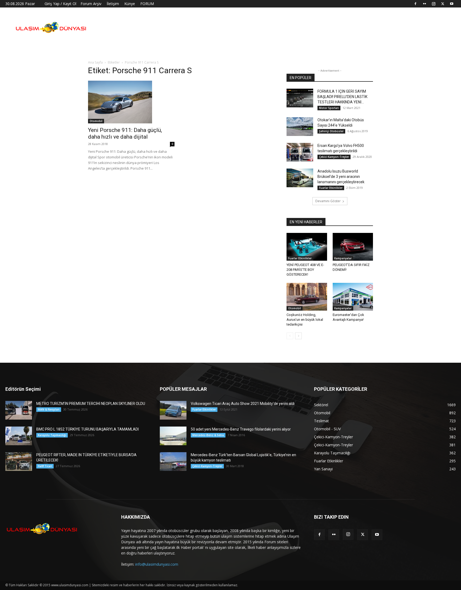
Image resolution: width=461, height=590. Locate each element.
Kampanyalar (343, 258)
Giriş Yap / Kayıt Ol (60, 3)
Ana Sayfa (95, 62)
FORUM (147, 3)
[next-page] (298, 336)
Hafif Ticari (45, 466)
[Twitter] (443, 3)
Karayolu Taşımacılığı (52, 435)
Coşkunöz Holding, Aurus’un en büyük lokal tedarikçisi (305, 319)
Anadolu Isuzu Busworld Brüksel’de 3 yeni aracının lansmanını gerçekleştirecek (340, 176)
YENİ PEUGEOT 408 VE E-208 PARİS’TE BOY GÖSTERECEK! (305, 269)
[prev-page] (290, 336)
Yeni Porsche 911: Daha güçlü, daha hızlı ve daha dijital (125, 133)
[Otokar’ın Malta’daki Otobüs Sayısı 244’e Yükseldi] (300, 126)
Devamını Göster (328, 201)
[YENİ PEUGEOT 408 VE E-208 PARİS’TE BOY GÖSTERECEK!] (307, 247)
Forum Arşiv (91, 3)
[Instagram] (434, 3)
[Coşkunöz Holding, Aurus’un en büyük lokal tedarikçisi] (307, 297)
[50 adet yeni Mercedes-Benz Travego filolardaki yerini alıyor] (173, 436)
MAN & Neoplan (48, 409)
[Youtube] (452, 3)
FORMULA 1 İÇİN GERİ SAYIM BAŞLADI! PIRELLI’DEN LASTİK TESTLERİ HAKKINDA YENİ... (342, 96)
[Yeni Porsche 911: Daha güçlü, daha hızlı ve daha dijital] (131, 102)
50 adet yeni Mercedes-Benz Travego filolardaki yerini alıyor (241, 429)
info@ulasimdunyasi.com (156, 564)
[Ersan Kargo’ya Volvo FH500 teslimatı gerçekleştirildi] (300, 152)
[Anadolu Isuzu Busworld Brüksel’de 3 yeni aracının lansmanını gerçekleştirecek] (300, 178)
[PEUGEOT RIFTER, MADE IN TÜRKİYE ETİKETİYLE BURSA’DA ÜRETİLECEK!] (18, 461)
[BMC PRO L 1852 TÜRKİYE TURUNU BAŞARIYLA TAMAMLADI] (18, 436)
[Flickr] (424, 3)
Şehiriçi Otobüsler (331, 131)
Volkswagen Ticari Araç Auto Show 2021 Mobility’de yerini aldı (243, 403)
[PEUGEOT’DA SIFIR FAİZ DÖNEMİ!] (353, 247)
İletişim (113, 3)
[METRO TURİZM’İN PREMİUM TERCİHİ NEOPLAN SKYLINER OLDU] (18, 410)
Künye (129, 3)
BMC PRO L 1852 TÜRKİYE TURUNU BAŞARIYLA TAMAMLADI (87, 429)
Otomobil (96, 121)
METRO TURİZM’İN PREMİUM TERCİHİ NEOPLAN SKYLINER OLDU (90, 403)
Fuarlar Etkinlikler (331, 188)
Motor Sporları (329, 108)
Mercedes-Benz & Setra (208, 435)
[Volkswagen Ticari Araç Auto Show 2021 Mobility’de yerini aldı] (173, 410)
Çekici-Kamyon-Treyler (334, 157)
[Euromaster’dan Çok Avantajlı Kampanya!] (353, 297)
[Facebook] (415, 3)
